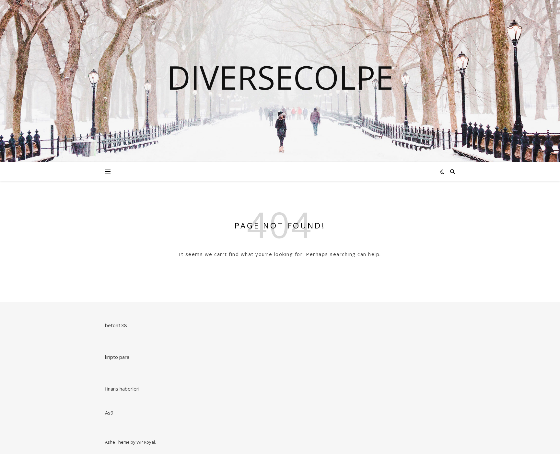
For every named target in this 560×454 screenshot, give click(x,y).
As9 (109, 412)
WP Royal (145, 442)
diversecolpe (280, 77)
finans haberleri (122, 388)
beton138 (116, 325)
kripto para (117, 357)
